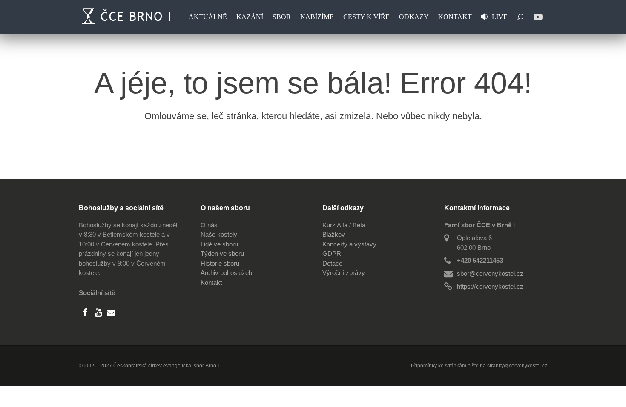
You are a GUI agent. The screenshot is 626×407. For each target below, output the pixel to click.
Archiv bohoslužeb (226, 272)
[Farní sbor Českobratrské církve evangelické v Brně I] (128, 17)
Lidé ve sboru (219, 244)
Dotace (332, 263)
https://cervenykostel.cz (490, 286)
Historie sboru (220, 263)
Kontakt (211, 282)
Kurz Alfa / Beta (343, 225)
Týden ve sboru (222, 253)
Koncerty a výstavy (349, 244)
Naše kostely (219, 234)
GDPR (331, 253)
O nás (209, 225)
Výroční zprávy (343, 272)
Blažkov (333, 234)
